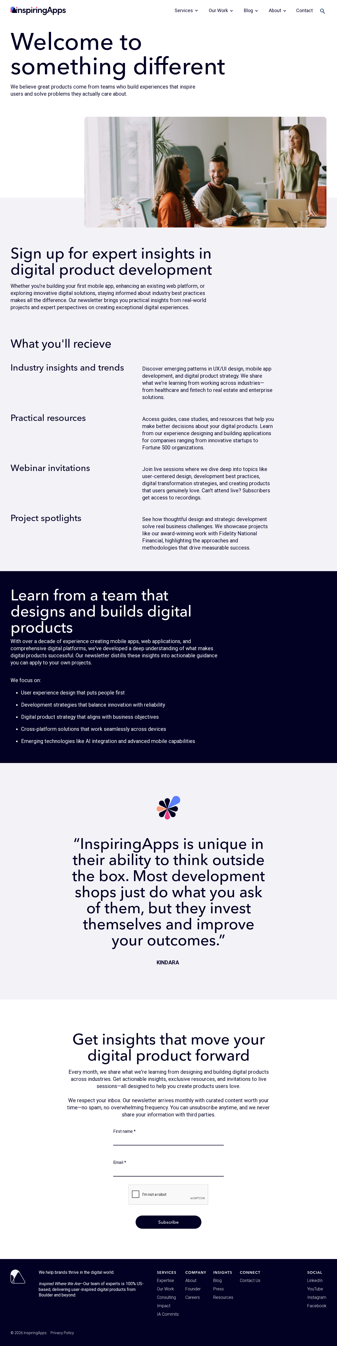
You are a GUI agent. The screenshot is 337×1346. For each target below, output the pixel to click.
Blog (217, 1280)
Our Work (165, 1288)
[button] (186, 10)
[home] (38, 11)
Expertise (165, 1280)
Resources (223, 1297)
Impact (163, 1305)
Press (218, 1288)
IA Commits (168, 1314)
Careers (192, 1297)
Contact (304, 10)
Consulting (166, 1297)
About (190, 1280)
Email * (119, 1162)
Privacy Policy (62, 1333)
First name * (124, 1131)
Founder (193, 1288)
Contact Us (250, 1280)
